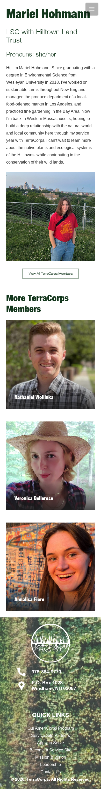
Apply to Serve (50, 743)
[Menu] (91, 9)
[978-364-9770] (24, 672)
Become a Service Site (50, 750)
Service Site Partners (50, 735)
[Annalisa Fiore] (50, 567)
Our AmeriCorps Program (50, 728)
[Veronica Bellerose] (50, 465)
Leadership (50, 764)
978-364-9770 (46, 671)
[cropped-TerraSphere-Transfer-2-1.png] (50, 646)
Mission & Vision (50, 757)
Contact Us (50, 772)
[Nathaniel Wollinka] (50, 364)
